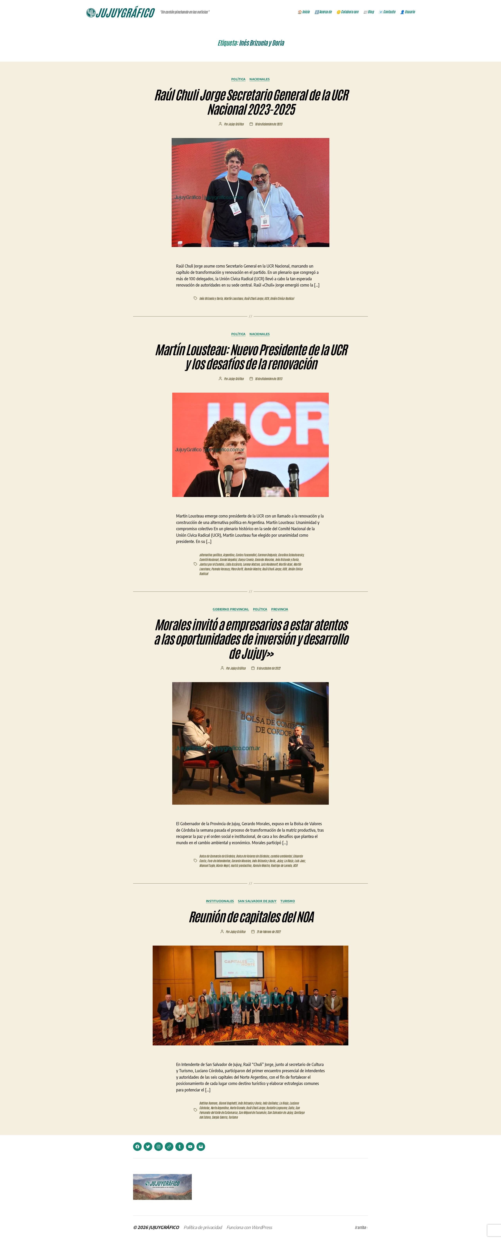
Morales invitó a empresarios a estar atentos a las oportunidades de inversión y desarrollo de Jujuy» (250, 638)
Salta (291, 1108)
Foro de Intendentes (218, 861)
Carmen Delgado (267, 555)
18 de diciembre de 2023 (268, 124)
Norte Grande (237, 1108)
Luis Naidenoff (269, 564)
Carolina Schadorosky (291, 555)
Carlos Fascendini (245, 555)
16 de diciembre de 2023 (268, 379)
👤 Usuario (407, 12)
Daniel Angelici (228, 559)
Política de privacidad (203, 1227)
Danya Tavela (245, 559)
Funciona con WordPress (249, 1227)
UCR (266, 298)
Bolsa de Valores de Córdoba (252, 856)
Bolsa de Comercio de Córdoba (217, 856)
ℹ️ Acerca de (323, 12)
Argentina (228, 555)
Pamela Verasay (220, 569)
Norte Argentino (220, 1108)
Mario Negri (222, 865)
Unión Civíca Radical (282, 298)
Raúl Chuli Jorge (253, 298)
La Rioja (288, 861)
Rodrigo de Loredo (281, 865)
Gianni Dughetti (228, 1103)
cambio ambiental (281, 856)
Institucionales (220, 901)
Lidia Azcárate (233, 564)
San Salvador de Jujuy (257, 901)
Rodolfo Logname (276, 1108)
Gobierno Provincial (231, 609)
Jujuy (280, 861)
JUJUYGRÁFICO (164, 1227)
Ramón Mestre (252, 569)
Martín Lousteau (233, 298)
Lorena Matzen (251, 564)
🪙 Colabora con (347, 12)
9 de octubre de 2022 (268, 668)
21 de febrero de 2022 (268, 931)
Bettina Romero (208, 1103)
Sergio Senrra (219, 1117)
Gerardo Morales (264, 559)
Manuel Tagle (207, 865)
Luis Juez (299, 861)
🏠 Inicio (303, 12)
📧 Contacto (386, 12)
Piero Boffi (237, 569)
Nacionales (260, 79)
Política (238, 79)
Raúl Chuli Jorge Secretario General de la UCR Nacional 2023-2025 (250, 101)
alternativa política (210, 555)
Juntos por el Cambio (211, 564)
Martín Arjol (285, 564)
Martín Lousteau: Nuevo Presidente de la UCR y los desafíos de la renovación (250, 356)
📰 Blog (368, 12)
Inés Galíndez (270, 1103)
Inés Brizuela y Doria (211, 298)
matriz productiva (241, 865)
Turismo (287, 901)
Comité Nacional (208, 559)
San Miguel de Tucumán (252, 1112)
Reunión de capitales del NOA (250, 916)
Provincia (279, 609)
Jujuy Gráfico (236, 124)
